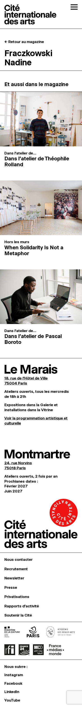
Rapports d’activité (21, 606)
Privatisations (16, 596)
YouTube (12, 700)
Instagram (13, 675)
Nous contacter (18, 559)
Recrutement (16, 569)
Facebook (13, 683)
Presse (10, 587)
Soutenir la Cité (18, 615)
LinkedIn (11, 692)
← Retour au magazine (24, 42)
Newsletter (14, 578)
